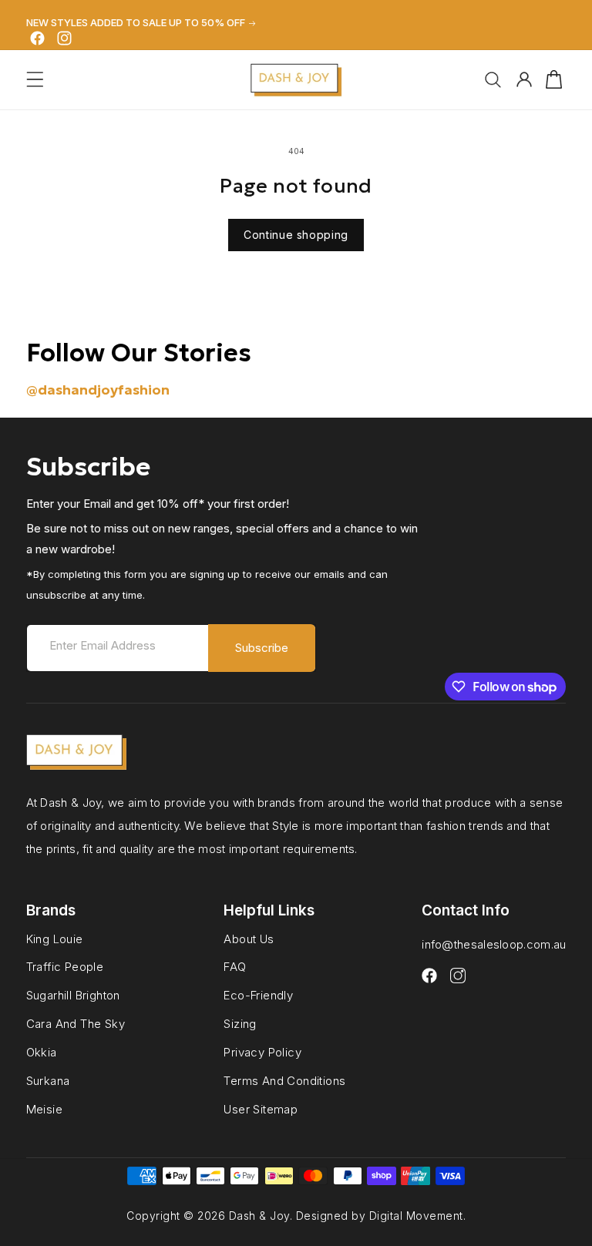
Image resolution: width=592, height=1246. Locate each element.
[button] (35, 79)
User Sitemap (261, 1109)
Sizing (240, 1023)
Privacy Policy (262, 1052)
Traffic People (65, 966)
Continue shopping (296, 234)
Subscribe (261, 647)
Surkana (48, 1080)
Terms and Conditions (284, 1080)
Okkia (41, 1052)
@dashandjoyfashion (98, 389)
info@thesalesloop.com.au (494, 944)
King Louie (54, 939)
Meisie (44, 1109)
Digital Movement (416, 1215)
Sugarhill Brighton (73, 995)
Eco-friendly (258, 995)
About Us (249, 939)
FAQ (235, 966)
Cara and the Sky (75, 1023)
